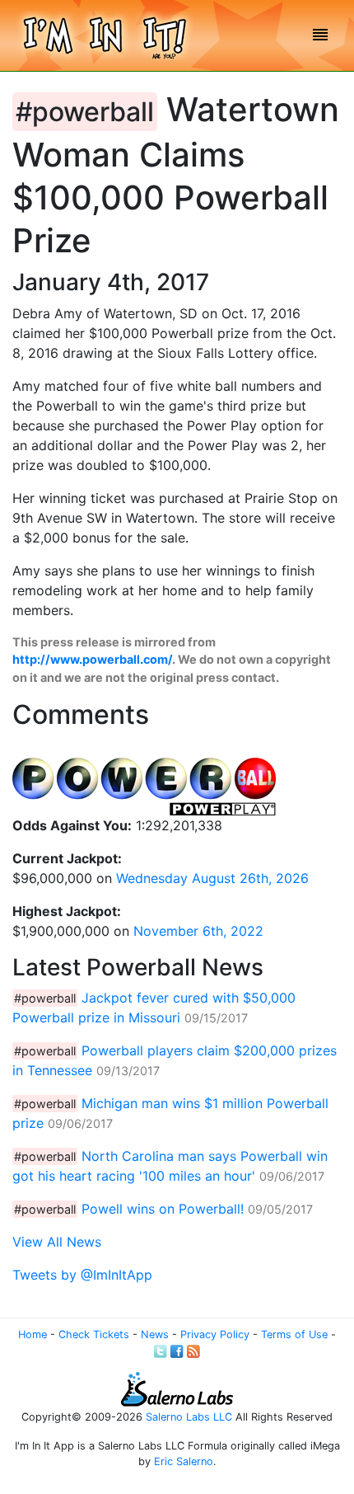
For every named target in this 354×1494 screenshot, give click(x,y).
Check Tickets (93, 1334)
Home (32, 1334)
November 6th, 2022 (198, 931)
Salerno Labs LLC (189, 1417)
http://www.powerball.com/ (92, 659)
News (155, 1334)
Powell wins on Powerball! (163, 1208)
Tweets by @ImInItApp (82, 1274)
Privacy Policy (214, 1334)
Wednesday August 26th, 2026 (212, 878)
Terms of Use (294, 1334)
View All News (56, 1241)
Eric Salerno (183, 1461)
